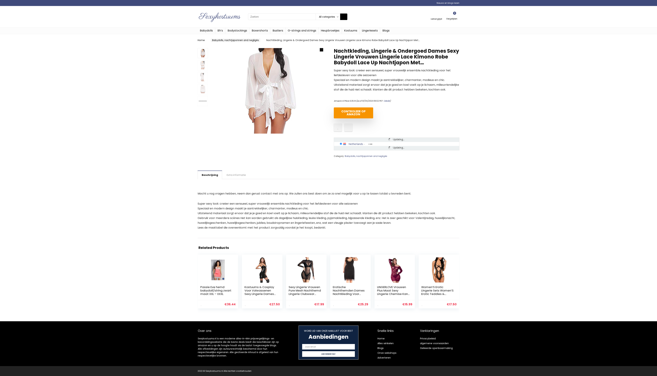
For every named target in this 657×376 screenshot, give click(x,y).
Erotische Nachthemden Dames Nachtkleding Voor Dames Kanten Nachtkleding (349, 294)
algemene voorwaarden (434, 343)
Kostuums (350, 31)
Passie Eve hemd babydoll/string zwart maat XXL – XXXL (215, 290)
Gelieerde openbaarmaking (436, 348)
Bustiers (278, 31)
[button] (321, 49)
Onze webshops (386, 353)
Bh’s (220, 31)
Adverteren (384, 357)
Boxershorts (260, 31)
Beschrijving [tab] (210, 175)
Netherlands (356, 144)
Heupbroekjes (330, 31)
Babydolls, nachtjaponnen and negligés (235, 40)
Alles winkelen (385, 343)
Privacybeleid (428, 338)
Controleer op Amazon (353, 112)
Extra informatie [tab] (236, 175)
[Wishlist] (436, 15)
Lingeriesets (370, 31)
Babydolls (206, 31)
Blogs (386, 31)
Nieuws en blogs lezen (448, 3)
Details (387, 100)
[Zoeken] (343, 17)
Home (201, 40)
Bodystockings (237, 31)
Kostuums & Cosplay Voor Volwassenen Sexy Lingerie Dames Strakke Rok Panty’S (259, 292)
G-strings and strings (302, 31)
